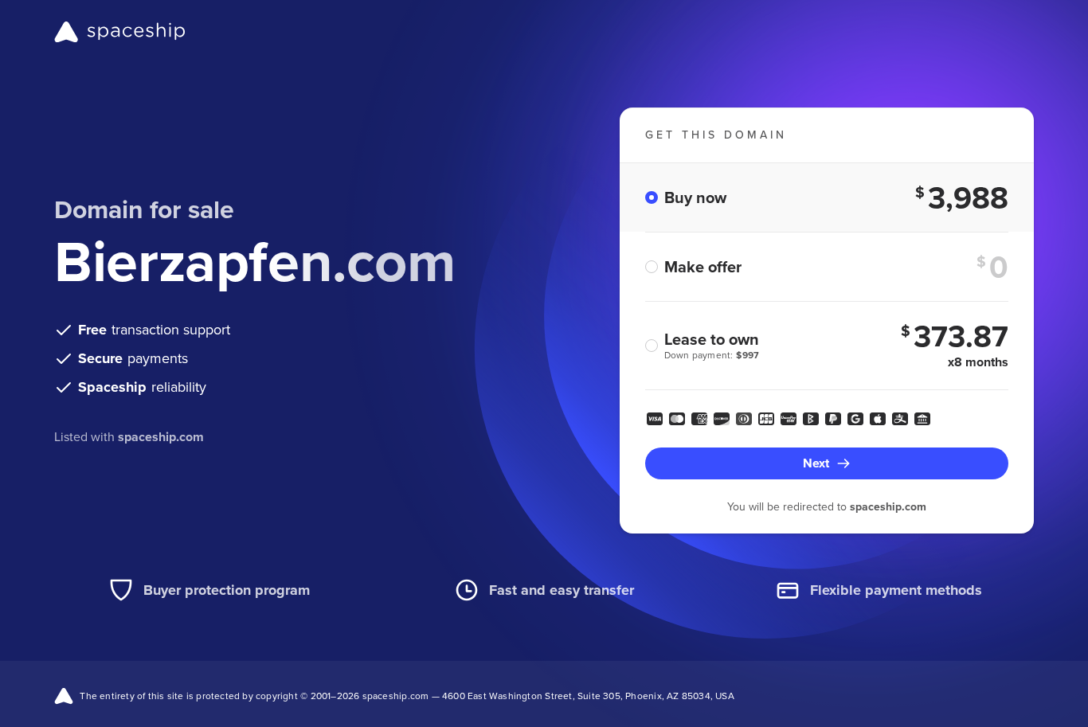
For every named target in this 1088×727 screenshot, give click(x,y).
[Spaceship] (120, 32)
